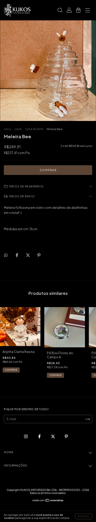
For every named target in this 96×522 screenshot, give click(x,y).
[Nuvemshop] (48, 501)
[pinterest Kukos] (66, 436)
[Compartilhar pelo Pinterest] (39, 255)
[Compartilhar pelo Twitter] (28, 255)
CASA (18, 129)
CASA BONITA (34, 129)
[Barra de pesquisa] (59, 11)
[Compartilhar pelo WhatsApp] (6, 255)
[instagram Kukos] (26, 436)
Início (7, 129)
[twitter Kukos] (53, 436)
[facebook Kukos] (40, 436)
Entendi (83, 516)
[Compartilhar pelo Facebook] (17, 255)
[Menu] (87, 11)
